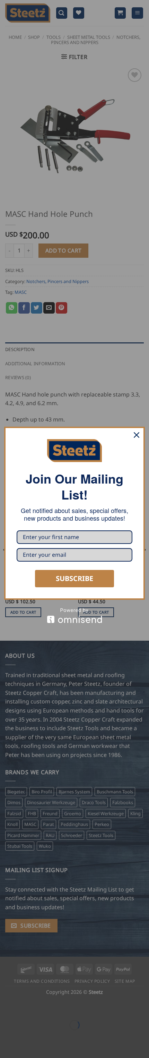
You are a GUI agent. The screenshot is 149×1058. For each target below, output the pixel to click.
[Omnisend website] (74, 615)
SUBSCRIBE (74, 578)
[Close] (136, 435)
